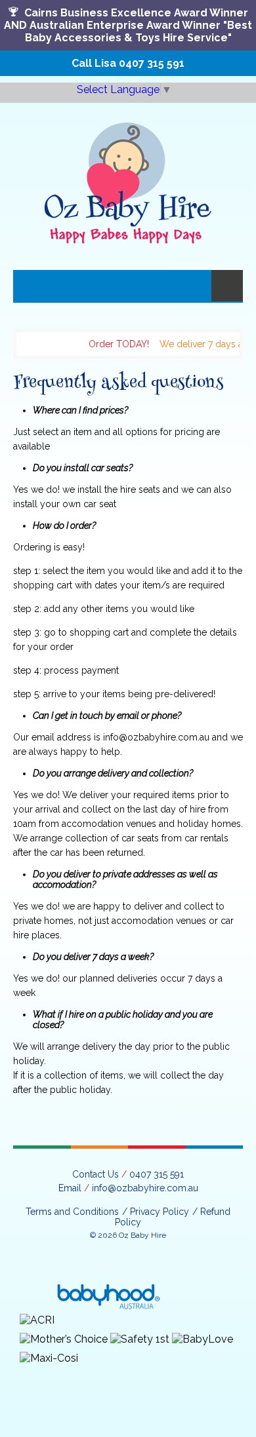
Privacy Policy (159, 1211)
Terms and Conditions (72, 1211)
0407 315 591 (151, 63)
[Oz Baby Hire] (128, 173)
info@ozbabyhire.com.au (145, 1188)
